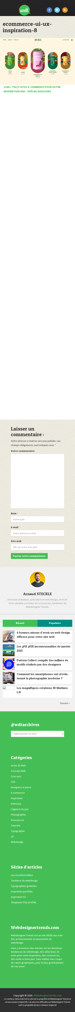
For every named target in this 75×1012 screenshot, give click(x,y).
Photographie (18, 814)
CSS (13, 781)
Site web (16, 541)
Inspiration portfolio (22, 891)
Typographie (18, 831)
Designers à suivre (21, 787)
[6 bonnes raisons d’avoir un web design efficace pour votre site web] (9, 636)
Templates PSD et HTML (23, 902)
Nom (13, 513)
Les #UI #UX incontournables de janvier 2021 (43, 648)
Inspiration (16, 798)
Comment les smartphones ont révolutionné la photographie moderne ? (43, 676)
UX (12, 836)
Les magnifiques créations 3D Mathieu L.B (42, 690)
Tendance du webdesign (24, 880)
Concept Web (18, 771)
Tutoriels (15, 825)
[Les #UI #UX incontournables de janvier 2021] (9, 650)
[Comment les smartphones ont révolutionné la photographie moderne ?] (9, 678)
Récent (20, 623)
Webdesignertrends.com (48, 995)
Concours (16, 776)
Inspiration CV (18, 897)
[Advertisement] (37, 257)
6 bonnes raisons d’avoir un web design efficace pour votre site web (43, 634)
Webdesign (17, 842)
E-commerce (18, 792)
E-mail (14, 527)
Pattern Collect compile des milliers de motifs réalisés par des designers (42, 662)
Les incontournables (22, 875)
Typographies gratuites (24, 886)
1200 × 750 (10, 87)
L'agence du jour (20, 809)
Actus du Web (18, 765)
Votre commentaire (23, 451)
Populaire (55, 623)
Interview (16, 803)
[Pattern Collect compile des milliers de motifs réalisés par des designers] (9, 664)
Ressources (17, 820)
